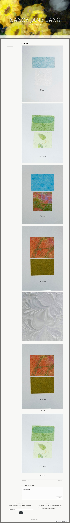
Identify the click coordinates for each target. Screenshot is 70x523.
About (38, 36)
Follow (21, 512)
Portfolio (32, 36)
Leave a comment (10, 46)
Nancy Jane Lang (35, 20)
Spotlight (26, 36)
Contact (44, 36)
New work (60, 480)
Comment (59, 497)
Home (20, 36)
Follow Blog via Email (21, 503)
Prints (49, 36)
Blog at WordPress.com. (35, 519)
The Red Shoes (25, 480)
